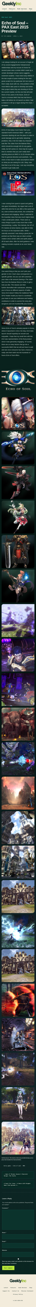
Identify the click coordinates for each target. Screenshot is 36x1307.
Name (4, 1232)
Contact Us (15, 1291)
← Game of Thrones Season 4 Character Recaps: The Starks (16, 1175)
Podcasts (12, 9)
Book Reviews (22, 9)
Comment (5, 1208)
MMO (24, 1165)
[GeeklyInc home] (11, 4)
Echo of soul (17, 1165)
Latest (4, 9)
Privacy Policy (18, 1294)
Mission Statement (27, 1291)
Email (4, 1241)
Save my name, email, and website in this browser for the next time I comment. (18, 1262)
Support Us (6, 1291)
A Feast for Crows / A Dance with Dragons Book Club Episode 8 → (17, 1184)
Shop (30, 9)
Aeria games (7, 1165)
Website (4, 1250)
